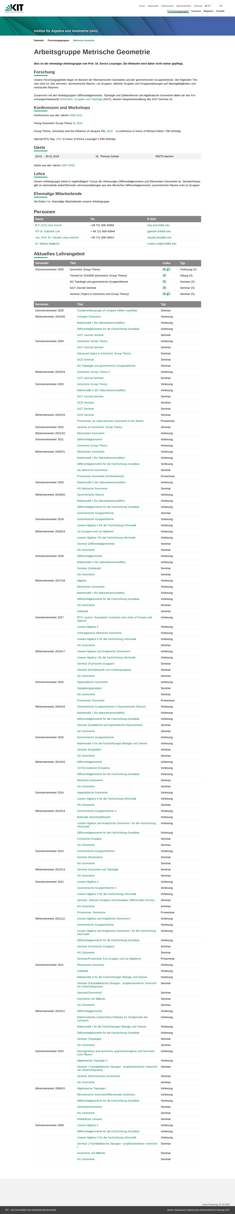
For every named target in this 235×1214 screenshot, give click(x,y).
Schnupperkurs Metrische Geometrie (99, 632)
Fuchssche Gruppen (89, 838)
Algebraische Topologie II (92, 1060)
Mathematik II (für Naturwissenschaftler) (101, 390)
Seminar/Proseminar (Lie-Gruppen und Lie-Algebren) (109, 958)
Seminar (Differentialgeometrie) (96, 543)
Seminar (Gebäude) (89, 568)
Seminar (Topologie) (89, 1038)
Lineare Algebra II (87, 626)
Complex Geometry (89, 316)
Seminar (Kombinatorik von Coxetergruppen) (104, 669)
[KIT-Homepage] (14, 8)
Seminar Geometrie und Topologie (97, 869)
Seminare (196, 11)
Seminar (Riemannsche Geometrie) (98, 1076)
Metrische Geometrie (84, 40)
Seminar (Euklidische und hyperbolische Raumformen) (110, 724)
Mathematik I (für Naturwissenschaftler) (101, 322)
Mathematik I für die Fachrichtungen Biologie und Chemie (111, 1026)
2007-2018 (68, 165)
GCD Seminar (85, 359)
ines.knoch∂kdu (158, 225)
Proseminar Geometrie (91, 700)
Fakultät (220, 11)
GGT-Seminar (85, 408)
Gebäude (82, 611)
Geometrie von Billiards (91, 998)
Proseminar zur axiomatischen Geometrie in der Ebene (110, 420)
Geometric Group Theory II (93, 371)
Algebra (81, 580)
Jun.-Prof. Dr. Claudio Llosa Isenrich (57, 237)
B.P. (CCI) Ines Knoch (48, 225)
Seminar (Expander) (89, 749)
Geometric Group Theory (92, 341)
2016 (79, 123)
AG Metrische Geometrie (92, 470)
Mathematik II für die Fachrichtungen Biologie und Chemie (112, 743)
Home (142, 6)
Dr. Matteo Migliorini (47, 243)
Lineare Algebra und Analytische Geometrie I (104, 651)
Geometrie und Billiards (91, 1153)
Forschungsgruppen (178, 11)
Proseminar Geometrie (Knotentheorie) (100, 476)
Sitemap (198, 6)
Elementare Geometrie (91, 433)
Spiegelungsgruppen (89, 688)
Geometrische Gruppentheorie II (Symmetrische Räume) (111, 706)
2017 (59, 138)
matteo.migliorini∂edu (161, 243)
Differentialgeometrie (89, 439)
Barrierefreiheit (184, 6)
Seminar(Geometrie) (89, 992)
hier (49, 201)
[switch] (229, 6)
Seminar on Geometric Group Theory (99, 427)
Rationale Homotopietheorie (94, 817)
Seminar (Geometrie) (90, 857)
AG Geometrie (86, 549)
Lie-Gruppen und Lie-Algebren (95, 531)
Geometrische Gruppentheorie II (96, 810)
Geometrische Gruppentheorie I (96, 851)
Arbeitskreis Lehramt (89, 1119)
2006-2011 (76, 115)
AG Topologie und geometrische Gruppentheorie (106, 365)
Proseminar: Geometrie (91, 912)
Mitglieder (209, 11)
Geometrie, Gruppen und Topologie (81, 99)
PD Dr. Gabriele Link (47, 231)
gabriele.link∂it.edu (159, 231)
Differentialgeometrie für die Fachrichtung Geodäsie (108, 328)
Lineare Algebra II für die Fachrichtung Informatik (106, 525)
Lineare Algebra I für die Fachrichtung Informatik (106, 537)
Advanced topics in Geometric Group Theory (104, 353)
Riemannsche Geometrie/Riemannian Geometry (106, 1094)
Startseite (39, 40)
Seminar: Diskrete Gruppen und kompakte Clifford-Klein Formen (115, 900)
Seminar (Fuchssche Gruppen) (95, 663)
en (221, 6)
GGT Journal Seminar (90, 335)
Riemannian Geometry (90, 964)
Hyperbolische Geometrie (92, 682)
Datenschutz (168, 6)
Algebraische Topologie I (91, 1088)
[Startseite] (229, 11)
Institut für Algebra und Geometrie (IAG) (66, 31)
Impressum (153, 6)
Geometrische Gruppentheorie (95, 513)
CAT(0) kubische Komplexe (93, 767)
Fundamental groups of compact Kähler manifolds (107, 310)
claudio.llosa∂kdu (159, 237)
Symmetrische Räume (90, 494)
